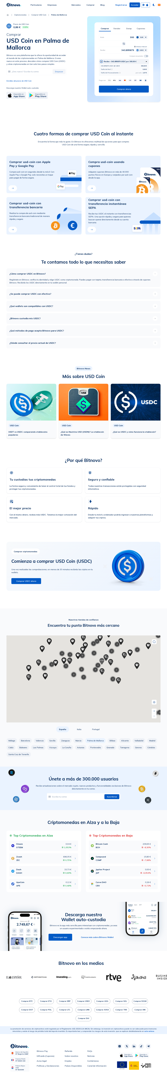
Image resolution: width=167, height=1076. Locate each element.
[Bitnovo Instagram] (119, 1046)
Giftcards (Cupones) (45, 1056)
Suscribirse (112, 796)
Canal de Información (96, 1066)
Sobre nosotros (71, 1056)
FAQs (89, 1051)
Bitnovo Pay (42, 1051)
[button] (159, 5)
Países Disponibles (73, 1066)
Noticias (91, 1056)
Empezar (59, 71)
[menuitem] (36, 4)
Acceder (135, 5)
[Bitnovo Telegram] (148, 1046)
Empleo (68, 1061)
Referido (68, 1051)
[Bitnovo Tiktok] (141, 1046)
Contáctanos (93, 1061)
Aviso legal (42, 1061)
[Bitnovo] (13, 5)
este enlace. (149, 1031)
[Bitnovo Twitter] (126, 1046)
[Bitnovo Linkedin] (134, 1046)
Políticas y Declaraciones (48, 1066)
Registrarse (121, 5)
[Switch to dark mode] (154, 5)
